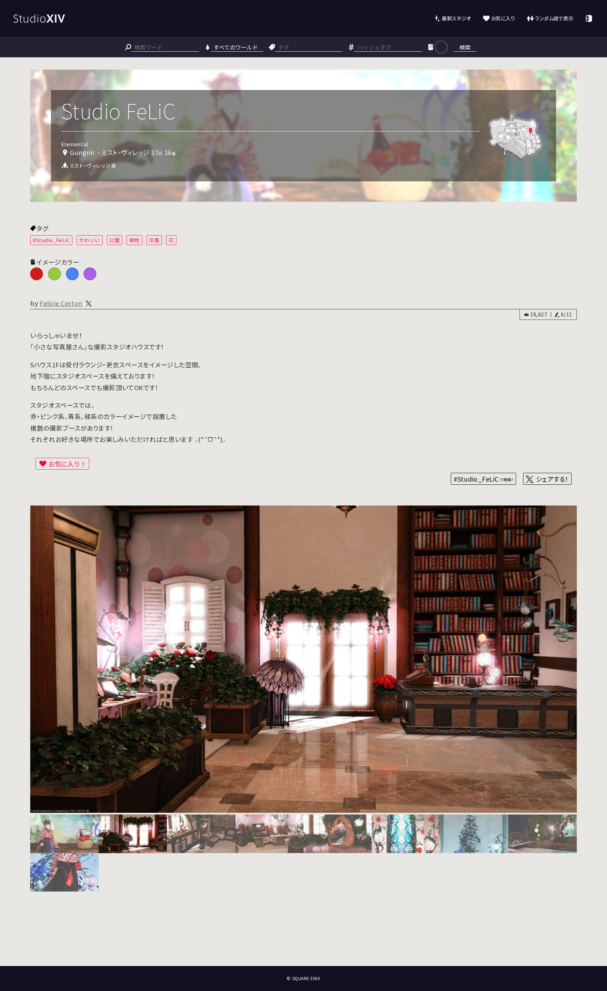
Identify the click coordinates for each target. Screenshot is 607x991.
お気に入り (503, 18)
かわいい (89, 240)
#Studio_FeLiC (51, 240)
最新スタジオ (456, 18)
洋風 (154, 240)
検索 (465, 47)
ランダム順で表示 (554, 18)
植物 (134, 240)
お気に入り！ (67, 463)
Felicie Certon (61, 303)
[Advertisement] (303, 940)
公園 (114, 240)
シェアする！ (552, 478)
